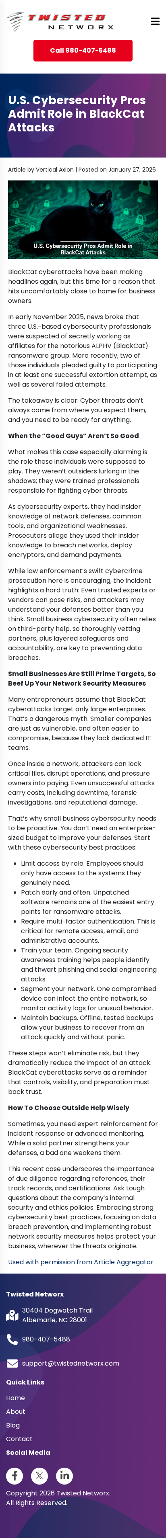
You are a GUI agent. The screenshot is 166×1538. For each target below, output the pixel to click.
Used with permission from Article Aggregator (81, 1262)
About (15, 1411)
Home (15, 1398)
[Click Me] (14, 1476)
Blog (13, 1425)
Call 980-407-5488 (83, 50)
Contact (19, 1439)
